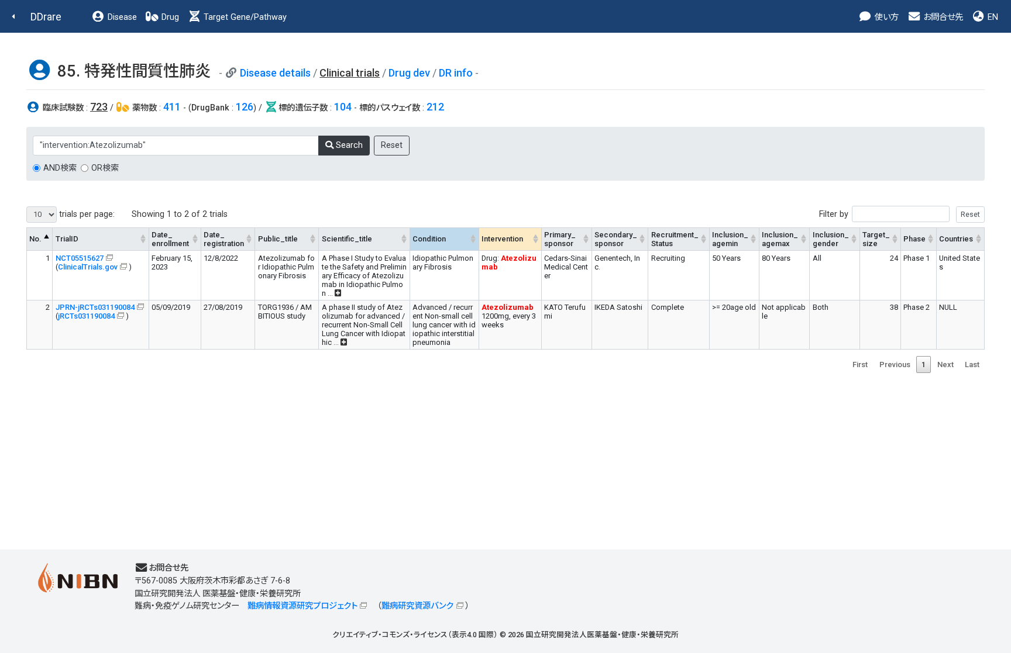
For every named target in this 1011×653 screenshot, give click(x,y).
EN (991, 17)
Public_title (278, 238)
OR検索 (105, 168)
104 (343, 107)
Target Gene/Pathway (244, 17)
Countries (956, 238)
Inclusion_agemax (780, 239)
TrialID (67, 238)
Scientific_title (347, 238)
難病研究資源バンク (417, 606)
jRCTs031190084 (86, 316)
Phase (914, 238)
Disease (121, 17)
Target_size (876, 239)
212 (435, 107)
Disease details (275, 73)
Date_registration (224, 239)
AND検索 (60, 168)
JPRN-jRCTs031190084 (95, 307)
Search (348, 145)
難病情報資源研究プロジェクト (302, 606)
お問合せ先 (942, 17)
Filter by (833, 214)
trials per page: (86, 214)
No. (35, 238)
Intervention (502, 238)
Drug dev (409, 73)
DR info (456, 73)
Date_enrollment (170, 239)
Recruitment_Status (675, 239)
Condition (429, 238)
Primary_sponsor (560, 239)
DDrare (45, 17)
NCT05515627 (80, 258)
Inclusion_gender (831, 239)
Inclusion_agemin (730, 239)
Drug (169, 17)
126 (244, 107)
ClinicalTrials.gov (88, 266)
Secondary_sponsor (615, 239)
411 (172, 107)
